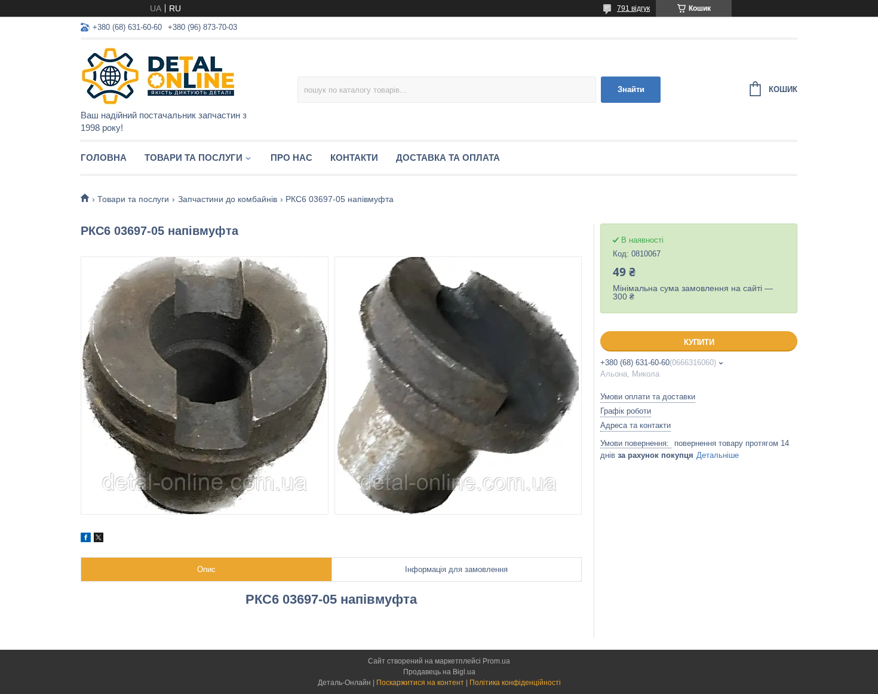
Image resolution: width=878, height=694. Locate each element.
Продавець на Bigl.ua (439, 672)
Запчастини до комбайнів (227, 199)
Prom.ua (496, 661)
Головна (104, 157)
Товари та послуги (193, 157)
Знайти (631, 89)
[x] (98, 539)
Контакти (354, 157)
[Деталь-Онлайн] (185, 75)
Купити (699, 342)
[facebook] (86, 539)
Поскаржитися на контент (420, 682)
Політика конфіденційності (515, 682)
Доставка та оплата (448, 157)
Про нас (291, 157)
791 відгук (633, 8)
